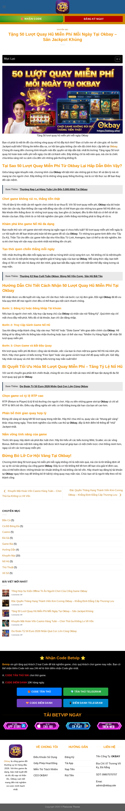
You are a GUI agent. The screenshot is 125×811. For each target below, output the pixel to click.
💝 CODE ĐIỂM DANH (39, 703)
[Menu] (4, 7)
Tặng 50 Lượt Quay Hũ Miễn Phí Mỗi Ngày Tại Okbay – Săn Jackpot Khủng (52, 611)
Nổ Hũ (5, 561)
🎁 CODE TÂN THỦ (39, 691)
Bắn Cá (6, 520)
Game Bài (7, 544)
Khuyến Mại (62, 29)
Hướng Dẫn (8, 549)
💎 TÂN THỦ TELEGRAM (86, 691)
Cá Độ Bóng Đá (11, 526)
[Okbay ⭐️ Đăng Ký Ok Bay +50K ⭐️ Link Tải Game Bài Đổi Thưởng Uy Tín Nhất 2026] (62, 7)
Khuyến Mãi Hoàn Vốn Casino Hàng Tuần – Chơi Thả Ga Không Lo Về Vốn (52, 621)
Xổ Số (5, 573)
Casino (6, 532)
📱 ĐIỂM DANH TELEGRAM (86, 703)
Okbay (7, 761)
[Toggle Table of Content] (116, 59)
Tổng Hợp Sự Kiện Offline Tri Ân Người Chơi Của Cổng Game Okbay (49, 591)
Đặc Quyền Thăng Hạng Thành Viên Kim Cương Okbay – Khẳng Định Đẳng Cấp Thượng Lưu (62, 601)
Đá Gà (5, 538)
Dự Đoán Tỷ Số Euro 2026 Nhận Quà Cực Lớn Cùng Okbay (44, 631)
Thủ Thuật (7, 567)
